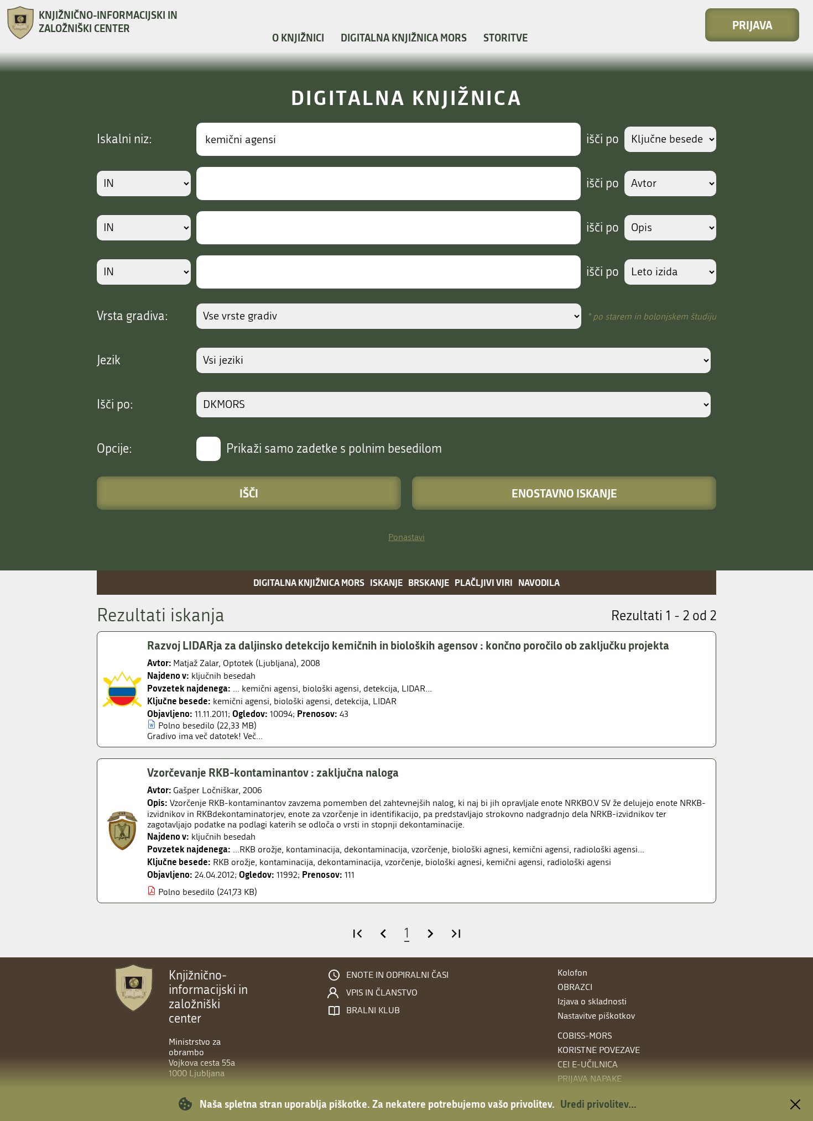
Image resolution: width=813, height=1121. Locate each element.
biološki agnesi (453, 862)
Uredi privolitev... (598, 1104)
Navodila (539, 582)
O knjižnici (298, 37)
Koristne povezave (598, 1050)
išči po (602, 139)
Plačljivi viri (484, 582)
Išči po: (115, 404)
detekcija (351, 701)
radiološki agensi (579, 862)
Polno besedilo (186, 725)
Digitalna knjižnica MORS (404, 37)
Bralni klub (373, 1010)
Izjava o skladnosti (592, 1001)
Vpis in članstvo (382, 992)
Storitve (505, 37)
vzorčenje (403, 862)
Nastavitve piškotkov (596, 1015)
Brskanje (428, 582)
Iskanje (386, 582)
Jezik (109, 360)
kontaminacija (286, 862)
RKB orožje (234, 862)
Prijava (752, 25)
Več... (253, 736)
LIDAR (385, 701)
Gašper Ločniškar (205, 790)
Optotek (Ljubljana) (259, 663)
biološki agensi (302, 701)
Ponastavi (406, 537)
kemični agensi (241, 701)
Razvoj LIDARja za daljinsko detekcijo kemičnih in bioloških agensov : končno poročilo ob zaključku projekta (408, 645)
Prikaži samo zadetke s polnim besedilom (334, 449)
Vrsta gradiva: (132, 316)
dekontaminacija (349, 862)
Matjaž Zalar (195, 663)
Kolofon (572, 972)
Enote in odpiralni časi (397, 975)
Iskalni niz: (124, 139)
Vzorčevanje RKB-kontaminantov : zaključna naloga (273, 772)
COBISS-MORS (584, 1035)
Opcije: (114, 449)
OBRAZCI (574, 987)
